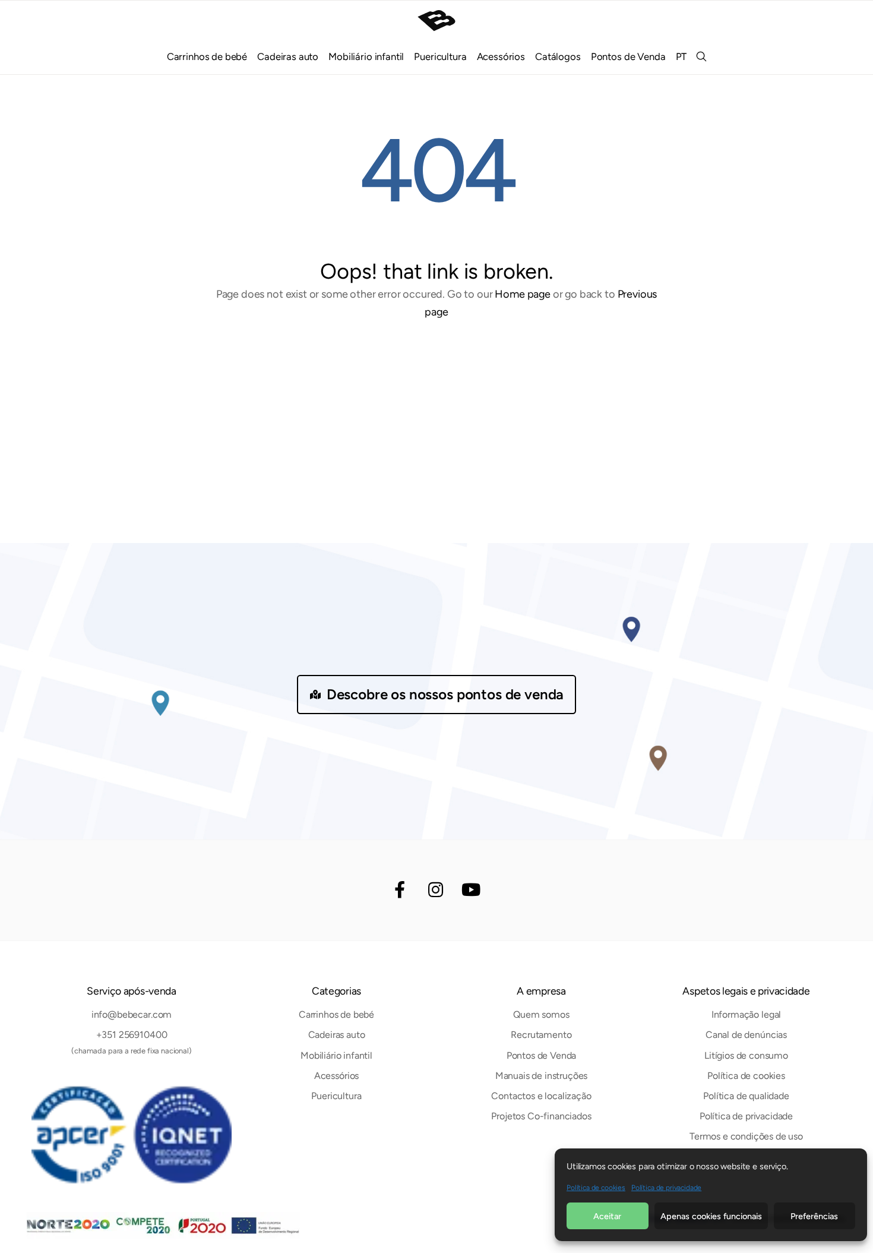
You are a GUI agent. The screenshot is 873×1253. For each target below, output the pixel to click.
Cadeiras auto (287, 56)
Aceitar (607, 1216)
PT (681, 56)
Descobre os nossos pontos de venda (445, 694)
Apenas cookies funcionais (711, 1216)
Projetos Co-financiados (541, 1116)
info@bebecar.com (131, 1014)
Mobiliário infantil (366, 56)
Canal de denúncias (746, 1034)
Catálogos (558, 56)
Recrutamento (541, 1034)
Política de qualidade (746, 1095)
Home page (523, 294)
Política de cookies (596, 1187)
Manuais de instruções (541, 1075)
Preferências (814, 1216)
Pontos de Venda (628, 56)
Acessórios (501, 56)
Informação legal (746, 1014)
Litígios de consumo (746, 1055)
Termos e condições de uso (746, 1136)
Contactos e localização (541, 1095)
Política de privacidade (666, 1187)
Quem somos (541, 1014)
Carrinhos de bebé (207, 56)
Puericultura (440, 56)
